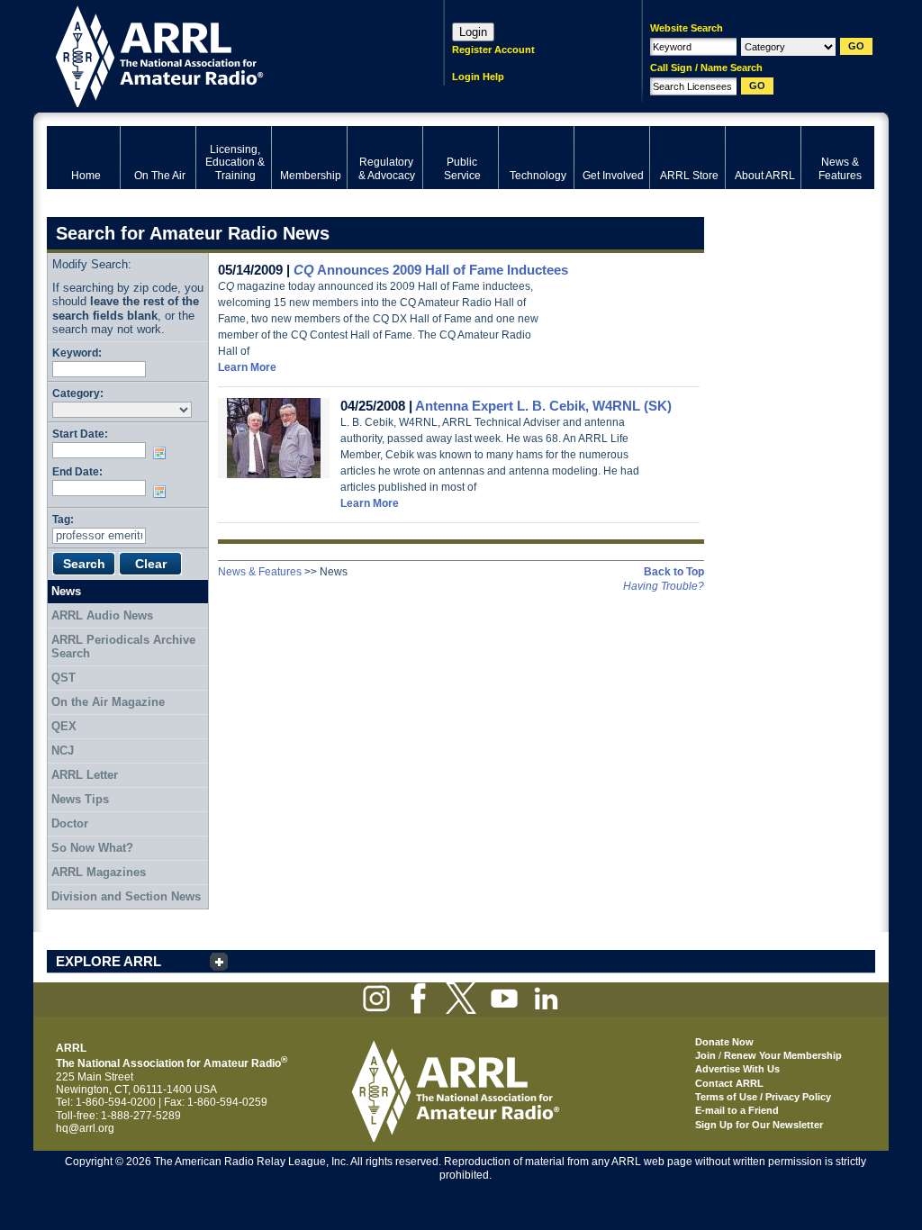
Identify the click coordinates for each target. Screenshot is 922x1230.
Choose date (163, 453)
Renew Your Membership (783, 1055)
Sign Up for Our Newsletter (759, 1124)
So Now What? (92, 848)
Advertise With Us (737, 1068)
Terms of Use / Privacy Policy (763, 1096)
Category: (78, 393)
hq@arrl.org (85, 1128)
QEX (64, 726)
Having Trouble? (663, 586)
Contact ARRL (729, 1083)
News (66, 591)
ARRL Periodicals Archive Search (123, 647)
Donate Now (724, 1041)
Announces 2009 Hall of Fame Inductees (431, 269)
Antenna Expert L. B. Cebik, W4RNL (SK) (543, 405)
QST (63, 677)
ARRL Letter (84, 775)
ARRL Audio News (102, 615)
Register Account (493, 49)
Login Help (478, 76)
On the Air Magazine (108, 702)
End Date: (77, 471)
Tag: (63, 519)
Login (473, 32)
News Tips (80, 799)
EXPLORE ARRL (108, 961)
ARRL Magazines (98, 872)
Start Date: (80, 433)
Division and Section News (126, 896)
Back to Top (674, 571)
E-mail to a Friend (737, 1110)
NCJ (62, 750)
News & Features (260, 571)
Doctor (69, 823)
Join (705, 1055)
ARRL (222, 54)
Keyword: (77, 352)
